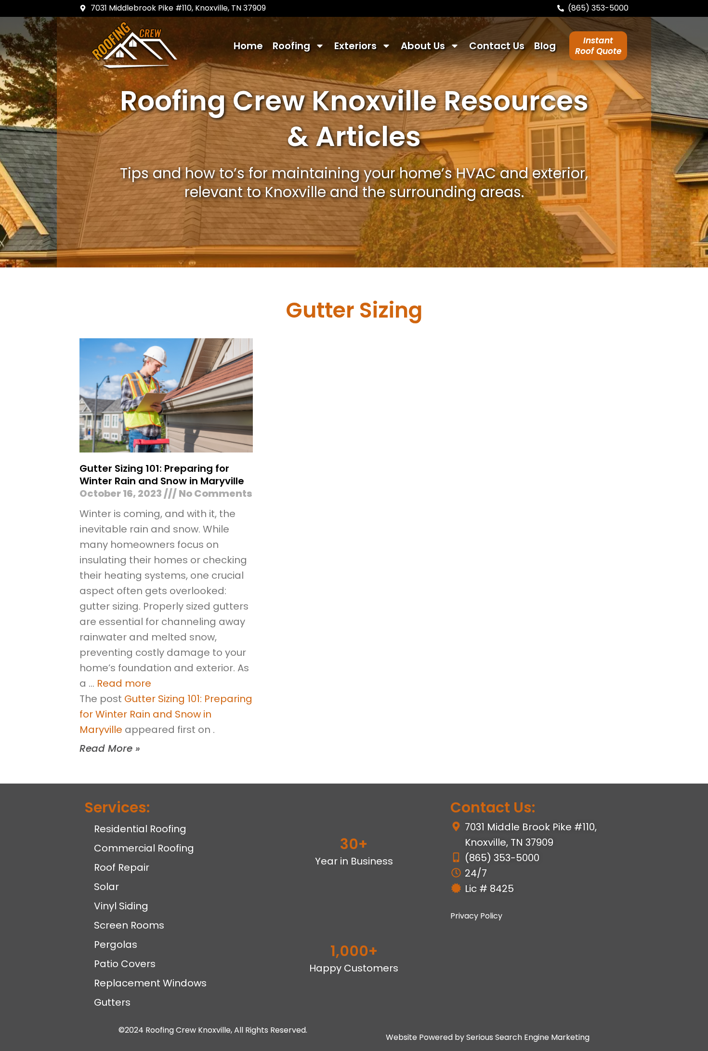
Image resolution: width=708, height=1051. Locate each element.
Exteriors (355, 46)
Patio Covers (125, 964)
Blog (545, 46)
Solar (106, 886)
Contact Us (496, 46)
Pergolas (115, 944)
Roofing (291, 46)
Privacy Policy (476, 915)
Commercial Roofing (144, 848)
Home (248, 46)
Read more (124, 683)
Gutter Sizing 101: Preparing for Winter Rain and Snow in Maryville (161, 475)
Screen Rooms (129, 925)
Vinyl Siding (121, 906)
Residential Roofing (140, 829)
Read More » (109, 748)
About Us (423, 46)
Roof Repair (121, 867)
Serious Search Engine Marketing (528, 1037)
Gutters (112, 1002)
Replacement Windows (150, 983)
